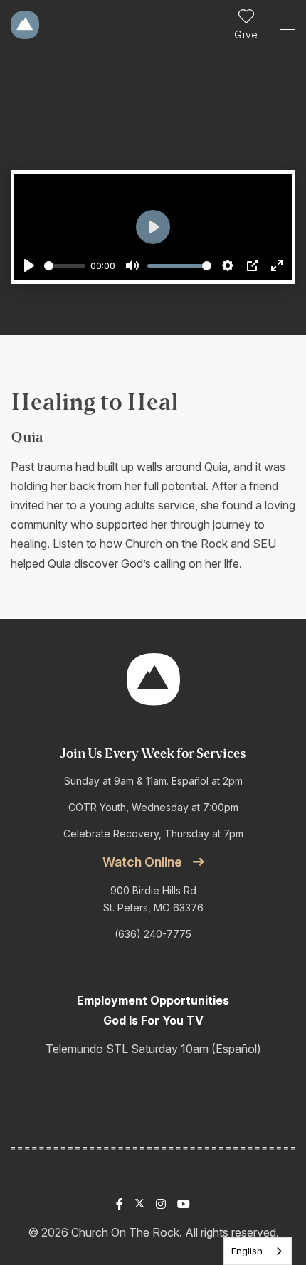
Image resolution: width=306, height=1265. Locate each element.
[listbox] (257, 1251)
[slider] (64, 265)
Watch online (142, 861)
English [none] (247, 1250)
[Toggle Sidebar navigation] (281, 25)
